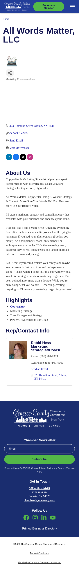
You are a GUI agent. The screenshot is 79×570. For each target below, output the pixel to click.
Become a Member (48, 6)
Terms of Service (66, 468)
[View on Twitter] (23, 159)
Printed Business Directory (39, 528)
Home (6, 19)
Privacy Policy (46, 468)
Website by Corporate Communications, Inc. (39, 562)
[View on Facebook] (16, 159)
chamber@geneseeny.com (39, 500)
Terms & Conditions (39, 553)
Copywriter (17, 306)
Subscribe (39, 459)
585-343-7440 (39, 488)
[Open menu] (72, 6)
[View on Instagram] (30, 159)
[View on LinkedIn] (9, 159)
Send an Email (39, 369)
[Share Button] (10, 73)
